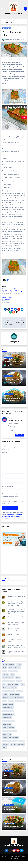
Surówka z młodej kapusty (9, 740)
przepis (5, 694)
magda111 (9, 39)
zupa (4, 747)
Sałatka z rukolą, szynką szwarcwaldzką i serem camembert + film (15, 603)
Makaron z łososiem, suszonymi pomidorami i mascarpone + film (12, 398)
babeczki (11, 664)
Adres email (6, 481)
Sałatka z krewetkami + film (13, 826)
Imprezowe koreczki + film (16, 617)
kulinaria (19, 681)
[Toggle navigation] (2, 9)
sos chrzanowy (7, 734)
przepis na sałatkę (8, 697)
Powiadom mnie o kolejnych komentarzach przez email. (10, 495)
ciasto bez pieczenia (14, 667)
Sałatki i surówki (9, 823)
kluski (12, 674)
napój (16, 684)
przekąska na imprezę (8, 691)
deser (4, 671)
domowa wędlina (13, 671)
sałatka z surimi (7, 717)
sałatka (11, 701)
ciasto (4, 667)
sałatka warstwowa (8, 704)
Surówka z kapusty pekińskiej (10, 737)
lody (4, 684)
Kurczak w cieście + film (15, 634)
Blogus (23, 856)
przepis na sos (19, 697)
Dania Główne (7, 28)
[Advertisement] (14, 560)
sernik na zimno (7, 724)
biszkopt (19, 664)
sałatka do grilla (20, 701)
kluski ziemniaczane (8, 677)
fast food (5, 674)
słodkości (5, 744)
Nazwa (4, 475)
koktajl (18, 677)
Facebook (5, 579)
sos (15, 731)
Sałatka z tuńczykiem (8, 721)
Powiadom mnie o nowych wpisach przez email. (12, 503)
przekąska (13, 687)
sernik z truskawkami (8, 727)
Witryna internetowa (8, 486)
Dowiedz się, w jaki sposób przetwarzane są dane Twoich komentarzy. (12, 517)
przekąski (19, 691)
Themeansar (14, 858)
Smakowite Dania (13, 14)
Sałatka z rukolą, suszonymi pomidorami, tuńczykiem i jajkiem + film (16, 611)
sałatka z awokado (8, 707)
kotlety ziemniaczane (8, 681)
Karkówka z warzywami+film (16, 596)
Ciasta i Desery (9, 804)
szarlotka (21, 740)
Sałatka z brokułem (8, 711)
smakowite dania (7, 731)
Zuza (9, 418)
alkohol (5, 664)
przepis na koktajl (14, 694)
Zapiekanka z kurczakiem (17, 744)
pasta (22, 684)
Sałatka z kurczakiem (8, 714)
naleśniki (10, 684)
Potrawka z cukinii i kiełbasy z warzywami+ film (19, 290)
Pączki (4, 701)
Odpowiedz (19, 435)
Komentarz (5, 452)
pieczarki (5, 687)
